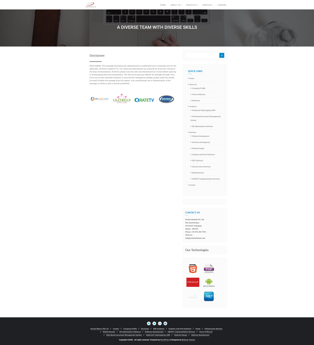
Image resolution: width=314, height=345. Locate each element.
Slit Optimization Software (202, 126)
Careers (192, 185)
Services (192, 132)
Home (191, 78)
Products (193, 106)
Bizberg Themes (188, 340)
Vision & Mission (198, 94)
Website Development (200, 136)
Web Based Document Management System (205, 118)
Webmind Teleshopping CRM (203, 110)
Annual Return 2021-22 (99, 329)
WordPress (164, 340)
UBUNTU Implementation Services (206, 179)
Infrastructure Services (201, 166)
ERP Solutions (197, 160)
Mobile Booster (198, 173)
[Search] (221, 55)
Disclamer (196, 100)
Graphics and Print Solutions (203, 154)
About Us (193, 84)
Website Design (198, 148)
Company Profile (198, 88)
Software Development (201, 142)
